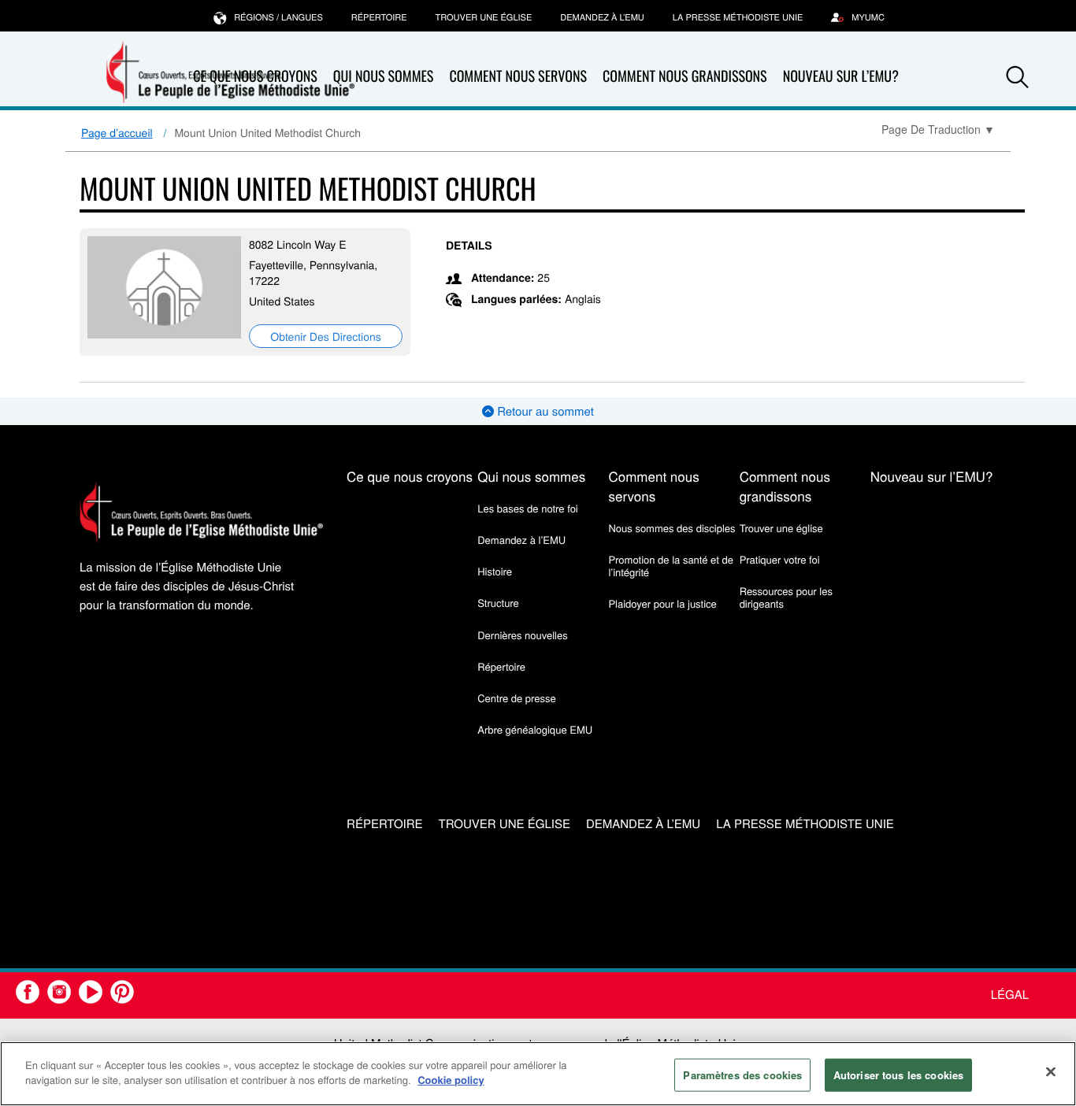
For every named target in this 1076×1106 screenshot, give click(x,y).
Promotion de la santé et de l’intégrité (670, 565)
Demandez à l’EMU (602, 17)
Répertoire (379, 17)
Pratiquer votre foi (780, 559)
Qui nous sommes (383, 76)
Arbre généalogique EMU (534, 729)
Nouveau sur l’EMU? (841, 76)
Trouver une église (484, 17)
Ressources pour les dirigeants (786, 597)
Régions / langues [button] (278, 17)
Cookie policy (450, 1079)
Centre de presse (516, 697)
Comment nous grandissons (685, 76)
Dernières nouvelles (522, 634)
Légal (1010, 994)
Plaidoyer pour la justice (662, 603)
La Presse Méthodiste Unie (738, 17)
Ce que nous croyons (410, 476)
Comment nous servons (518, 76)
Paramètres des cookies (742, 1074)
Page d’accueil (117, 132)
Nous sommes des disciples (671, 527)
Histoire (494, 571)
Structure (498, 602)
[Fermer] (1050, 1071)
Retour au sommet (544, 411)
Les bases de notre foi (527, 508)
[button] (1018, 77)
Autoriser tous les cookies (898, 1074)
